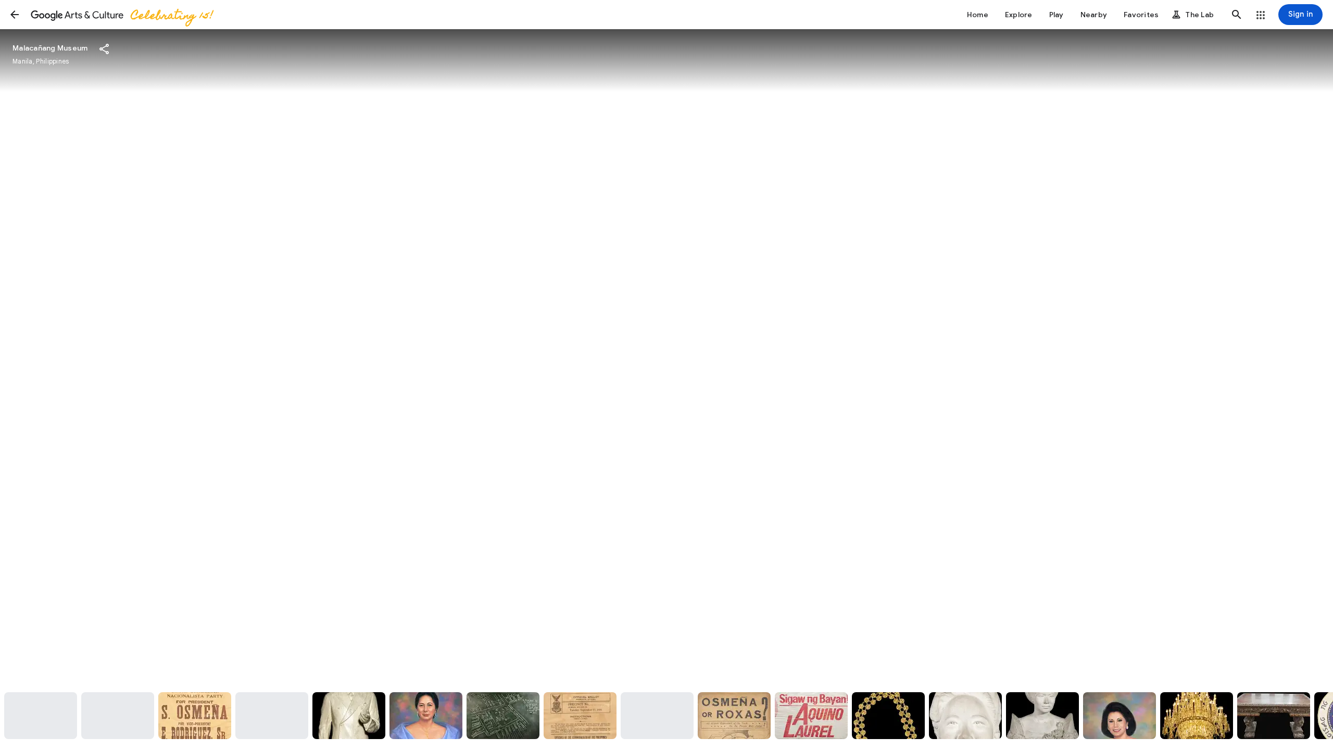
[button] (14, 14)
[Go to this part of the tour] (40, 715)
